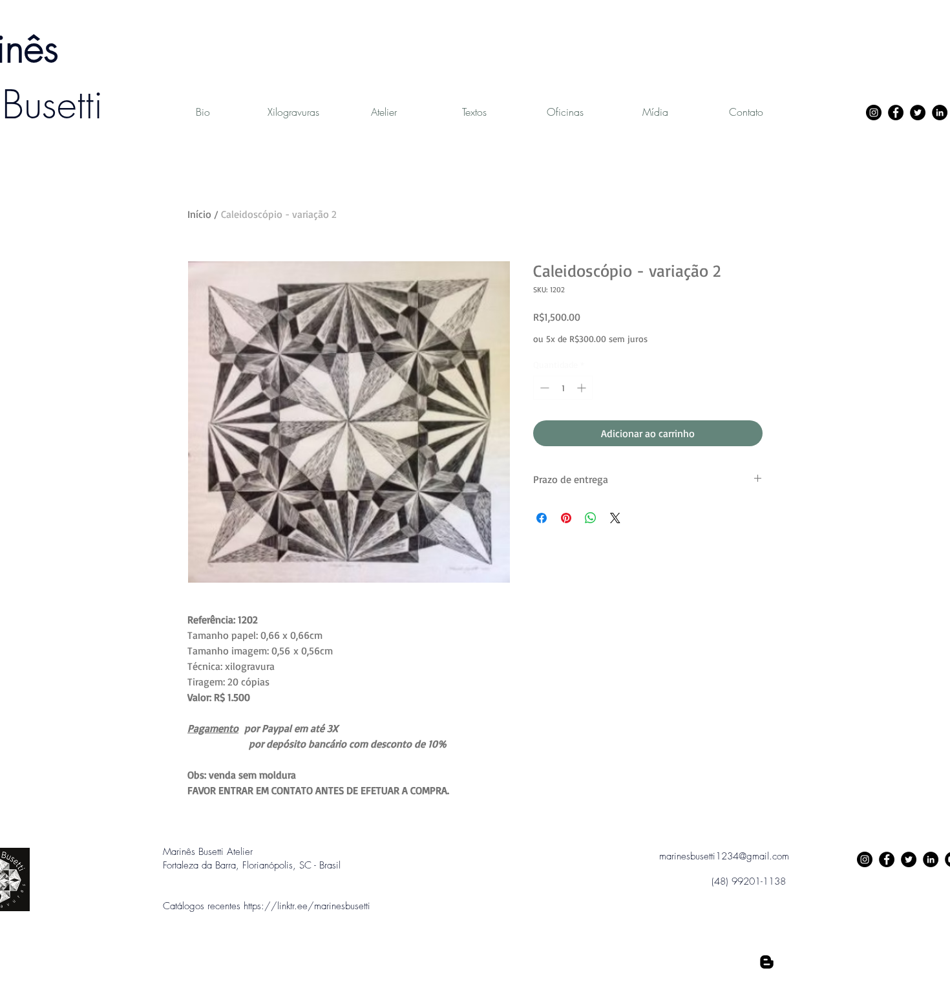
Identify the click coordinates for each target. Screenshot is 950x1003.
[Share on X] (615, 518)
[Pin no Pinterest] (566, 518)
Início (199, 214)
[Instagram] (873, 112)
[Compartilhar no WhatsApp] (590, 518)
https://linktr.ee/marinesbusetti (307, 906)
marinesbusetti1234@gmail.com (724, 856)
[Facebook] (895, 112)
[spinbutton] (563, 387)
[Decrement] (543, 387)
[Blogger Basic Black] (767, 962)
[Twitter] (917, 112)
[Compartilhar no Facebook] (541, 518)
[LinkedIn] (939, 112)
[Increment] (583, 387)
